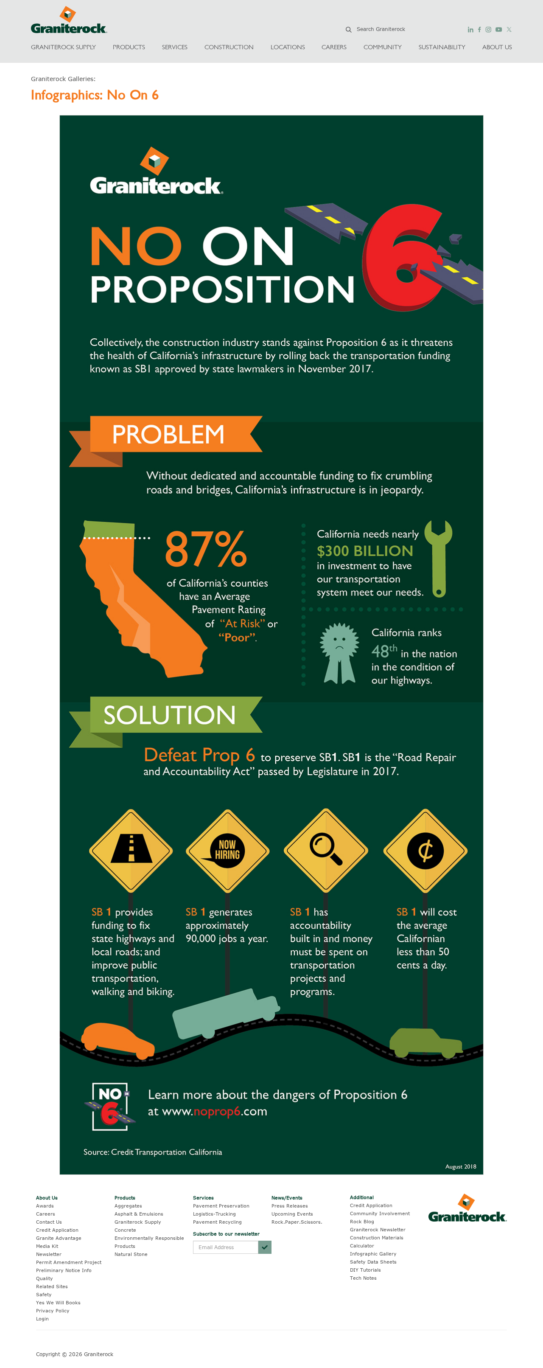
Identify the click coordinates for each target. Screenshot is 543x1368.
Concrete (125, 1230)
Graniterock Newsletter (378, 1229)
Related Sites (52, 1286)
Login (42, 1318)
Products (125, 1197)
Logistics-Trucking (214, 1213)
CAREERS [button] (334, 47)
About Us (47, 1197)
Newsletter (49, 1254)
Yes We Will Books (58, 1302)
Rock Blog (362, 1221)
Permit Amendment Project (68, 1262)
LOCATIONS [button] (288, 47)
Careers (45, 1213)
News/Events (287, 1197)
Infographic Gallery (373, 1253)
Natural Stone (131, 1254)
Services (203, 1197)
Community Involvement (380, 1213)
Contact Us (49, 1222)
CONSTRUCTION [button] (229, 47)
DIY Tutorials (365, 1269)
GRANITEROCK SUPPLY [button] (63, 47)
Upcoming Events (292, 1213)
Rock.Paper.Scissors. (297, 1222)
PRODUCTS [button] (129, 47)
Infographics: (69, 94)
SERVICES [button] (175, 47)
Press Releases (290, 1205)
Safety (44, 1294)
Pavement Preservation (221, 1205)
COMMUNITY (383, 47)
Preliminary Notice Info (64, 1270)
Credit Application (57, 1230)
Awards (45, 1205)
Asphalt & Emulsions (139, 1213)
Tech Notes (363, 1278)
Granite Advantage (58, 1238)
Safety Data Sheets (373, 1261)
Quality (44, 1278)
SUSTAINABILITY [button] (442, 47)
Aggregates (128, 1205)
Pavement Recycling (217, 1222)
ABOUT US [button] (497, 47)
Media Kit (47, 1246)
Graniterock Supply (138, 1222)
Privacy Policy (53, 1310)
